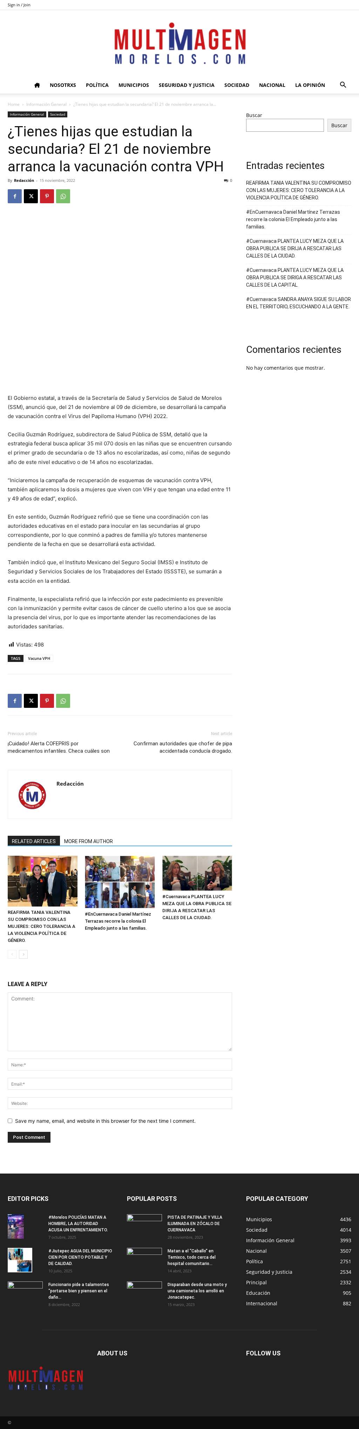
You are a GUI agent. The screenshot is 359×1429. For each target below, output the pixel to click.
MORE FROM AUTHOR (88, 841)
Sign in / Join (19, 4)
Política (97, 85)
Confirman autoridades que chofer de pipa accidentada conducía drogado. (183, 747)
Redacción (24, 180)
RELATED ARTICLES (34, 841)
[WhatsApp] (63, 196)
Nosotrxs (63, 85)
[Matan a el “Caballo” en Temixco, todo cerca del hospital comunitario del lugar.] (144, 1260)
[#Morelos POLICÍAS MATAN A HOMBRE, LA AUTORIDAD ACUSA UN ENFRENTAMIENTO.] (16, 1226)
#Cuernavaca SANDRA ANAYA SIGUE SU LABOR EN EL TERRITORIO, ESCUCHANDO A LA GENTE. (298, 302)
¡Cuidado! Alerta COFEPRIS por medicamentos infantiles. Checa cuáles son (59, 747)
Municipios (133, 85)
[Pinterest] (47, 196)
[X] (31, 196)
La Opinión (310, 85)
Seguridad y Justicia (187, 85)
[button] (342, 85)
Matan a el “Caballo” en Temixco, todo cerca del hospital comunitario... (192, 1257)
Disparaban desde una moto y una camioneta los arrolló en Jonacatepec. (197, 1291)
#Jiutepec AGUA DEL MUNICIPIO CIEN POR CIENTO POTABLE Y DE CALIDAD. (80, 1257)
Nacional (272, 85)
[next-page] (23, 954)
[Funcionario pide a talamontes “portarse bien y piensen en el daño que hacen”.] (25, 1293)
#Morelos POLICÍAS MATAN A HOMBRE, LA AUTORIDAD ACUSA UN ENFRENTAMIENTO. (78, 1223)
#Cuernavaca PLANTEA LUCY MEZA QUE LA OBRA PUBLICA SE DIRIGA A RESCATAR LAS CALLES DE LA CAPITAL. (295, 277)
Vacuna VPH (39, 658)
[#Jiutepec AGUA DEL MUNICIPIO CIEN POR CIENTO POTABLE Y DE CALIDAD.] (20, 1260)
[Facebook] (15, 196)
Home (14, 104)
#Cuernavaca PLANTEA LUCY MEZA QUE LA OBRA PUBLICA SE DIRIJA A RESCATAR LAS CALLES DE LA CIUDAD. (295, 248)
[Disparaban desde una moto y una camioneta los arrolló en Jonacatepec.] (144, 1293)
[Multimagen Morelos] (179, 43)
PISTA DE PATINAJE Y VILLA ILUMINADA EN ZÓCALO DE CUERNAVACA (195, 1223)
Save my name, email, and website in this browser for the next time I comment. (105, 1121)
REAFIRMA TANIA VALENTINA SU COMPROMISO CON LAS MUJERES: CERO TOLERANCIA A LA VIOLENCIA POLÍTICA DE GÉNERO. (41, 926)
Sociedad (236, 85)
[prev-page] (12, 954)
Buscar (254, 115)
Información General (46, 104)
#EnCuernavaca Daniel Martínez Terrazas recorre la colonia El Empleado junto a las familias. (118, 921)
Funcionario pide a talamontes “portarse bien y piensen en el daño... (78, 1291)
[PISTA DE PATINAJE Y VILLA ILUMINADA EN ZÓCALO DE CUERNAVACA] (144, 1226)
